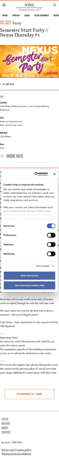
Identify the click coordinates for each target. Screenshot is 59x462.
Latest (5, 419)
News (5, 15)
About (5, 428)
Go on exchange (41, 15)
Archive (6, 423)
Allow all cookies (29, 275)
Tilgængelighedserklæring (16, 454)
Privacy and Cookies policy (16, 450)
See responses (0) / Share (29, 394)
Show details (43, 266)
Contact (6, 432)
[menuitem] (29, 419)
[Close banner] (54, 174)
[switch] (51, 235)
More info (15, 156)
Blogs (27, 15)
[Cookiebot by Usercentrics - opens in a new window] (36, 174)
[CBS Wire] (29, 3)
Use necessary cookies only (29, 285)
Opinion (16, 15)
